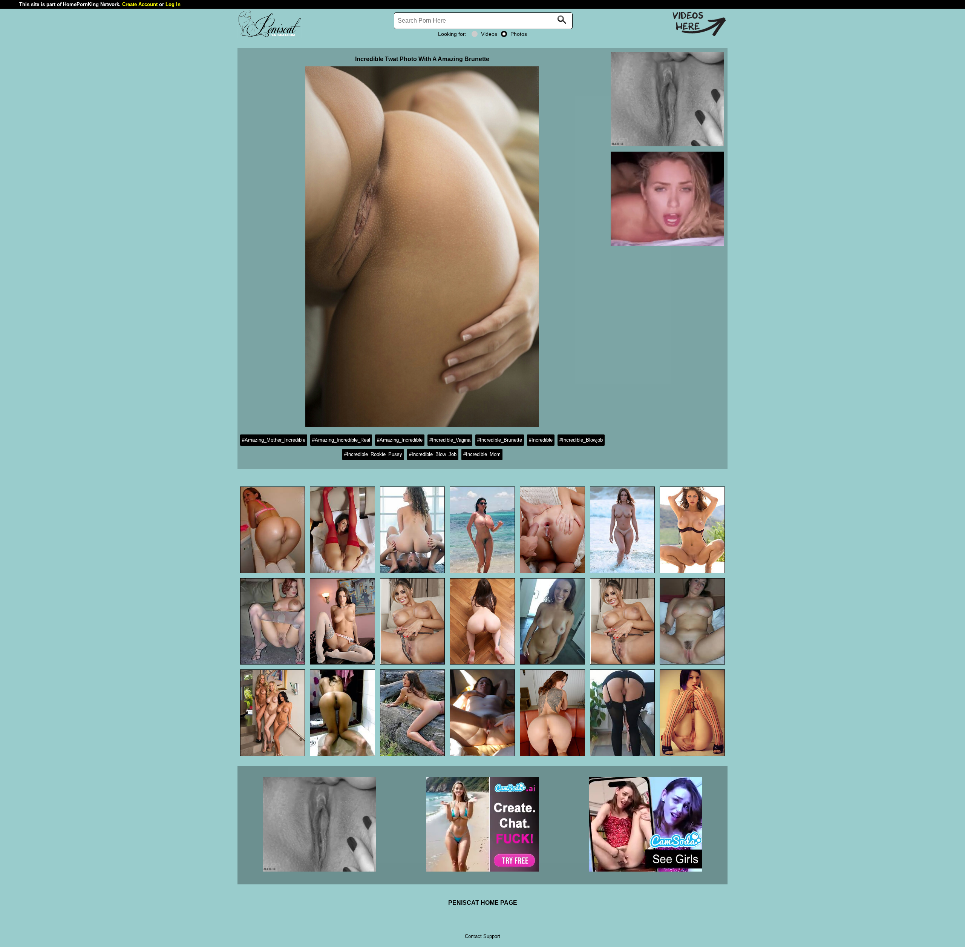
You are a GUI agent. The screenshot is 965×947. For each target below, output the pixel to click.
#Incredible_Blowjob (581, 440)
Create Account (140, 4)
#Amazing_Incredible (400, 440)
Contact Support (482, 936)
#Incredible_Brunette (499, 440)
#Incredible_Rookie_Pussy (373, 454)
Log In (173, 4)
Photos (518, 34)
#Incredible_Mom (482, 454)
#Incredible (541, 440)
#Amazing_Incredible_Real (341, 440)
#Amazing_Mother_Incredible (273, 440)
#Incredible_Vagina (449, 440)
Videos (489, 34)
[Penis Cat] (269, 36)
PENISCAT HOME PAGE (482, 902)
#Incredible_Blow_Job (432, 454)
